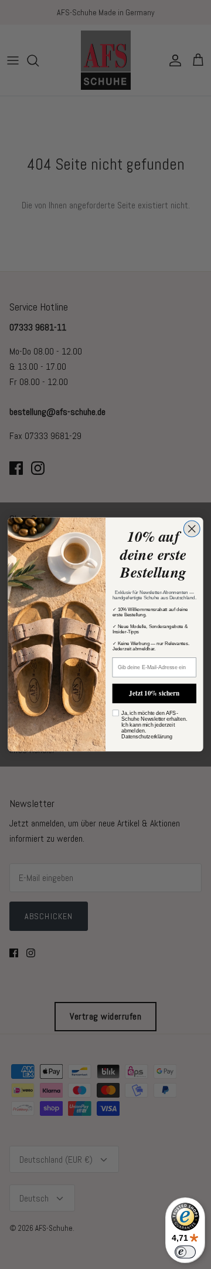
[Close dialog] (191, 529)
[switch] (185, 1252)
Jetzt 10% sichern (154, 693)
